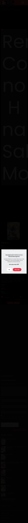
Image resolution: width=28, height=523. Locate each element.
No (9, 269)
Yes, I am (17, 269)
